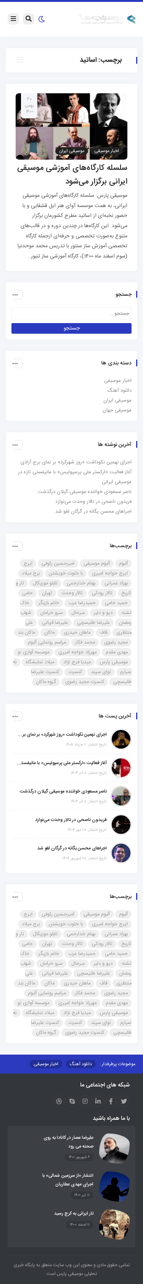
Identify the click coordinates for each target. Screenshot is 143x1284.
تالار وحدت (72, 593)
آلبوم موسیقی (97, 563)
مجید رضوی (116, 642)
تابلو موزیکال (45, 583)
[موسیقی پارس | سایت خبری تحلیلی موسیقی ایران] (107, 19)
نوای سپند (101, 672)
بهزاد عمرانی (116, 583)
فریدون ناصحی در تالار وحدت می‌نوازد (93, 502)
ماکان (49, 632)
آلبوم (123, 563)
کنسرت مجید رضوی (84, 682)
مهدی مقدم (117, 652)
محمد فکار (85, 642)
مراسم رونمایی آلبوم (47, 642)
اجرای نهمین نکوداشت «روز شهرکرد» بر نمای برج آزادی (76, 462)
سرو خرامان (51, 613)
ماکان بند (26, 632)
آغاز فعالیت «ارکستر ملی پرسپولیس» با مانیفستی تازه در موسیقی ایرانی (61, 763)
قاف (103, 632)
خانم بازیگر (49, 603)
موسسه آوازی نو (33, 652)
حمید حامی (116, 603)
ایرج (28, 563)
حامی (27, 593)
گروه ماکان (46, 682)
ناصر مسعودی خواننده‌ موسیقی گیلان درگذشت (85, 492)
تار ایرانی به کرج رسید (73, 1213)
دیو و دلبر (103, 613)
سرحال (78, 613)
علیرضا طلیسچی (93, 622)
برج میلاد (31, 573)
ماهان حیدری (77, 632)
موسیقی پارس (114, 662)
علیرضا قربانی (55, 622)
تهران (47, 593)
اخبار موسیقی (106, 151)
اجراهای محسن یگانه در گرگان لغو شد (93, 511)
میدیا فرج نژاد (77, 662)
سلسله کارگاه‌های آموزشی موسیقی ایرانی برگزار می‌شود (72, 175)
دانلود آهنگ (119, 390)
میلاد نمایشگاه (40, 662)
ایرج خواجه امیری (110, 573)
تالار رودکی (102, 593)
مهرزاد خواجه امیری (77, 652)
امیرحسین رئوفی (58, 563)
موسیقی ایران (71, 151)
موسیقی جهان (117, 410)
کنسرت (75, 672)
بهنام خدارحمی (81, 583)
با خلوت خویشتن (66, 573)
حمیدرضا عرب (82, 603)
